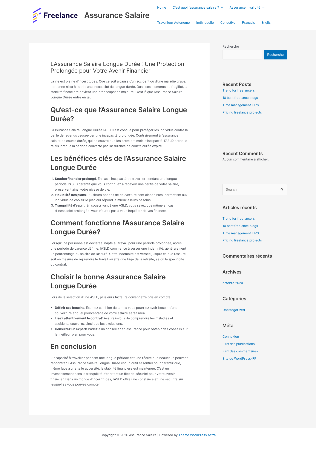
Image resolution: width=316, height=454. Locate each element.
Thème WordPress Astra (197, 435)
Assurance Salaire (117, 15)
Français (248, 22)
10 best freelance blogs (240, 98)
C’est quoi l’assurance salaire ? (196, 7)
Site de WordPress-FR (239, 358)
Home (161, 7)
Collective (228, 22)
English (267, 22)
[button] (221, 7)
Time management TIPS (240, 105)
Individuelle (205, 22)
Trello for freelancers (238, 90)
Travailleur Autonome (173, 22)
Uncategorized (233, 310)
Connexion (230, 336)
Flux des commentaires (240, 351)
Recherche (230, 46)
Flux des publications (238, 344)
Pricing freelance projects (242, 112)
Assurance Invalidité (245, 7)
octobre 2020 (232, 283)
